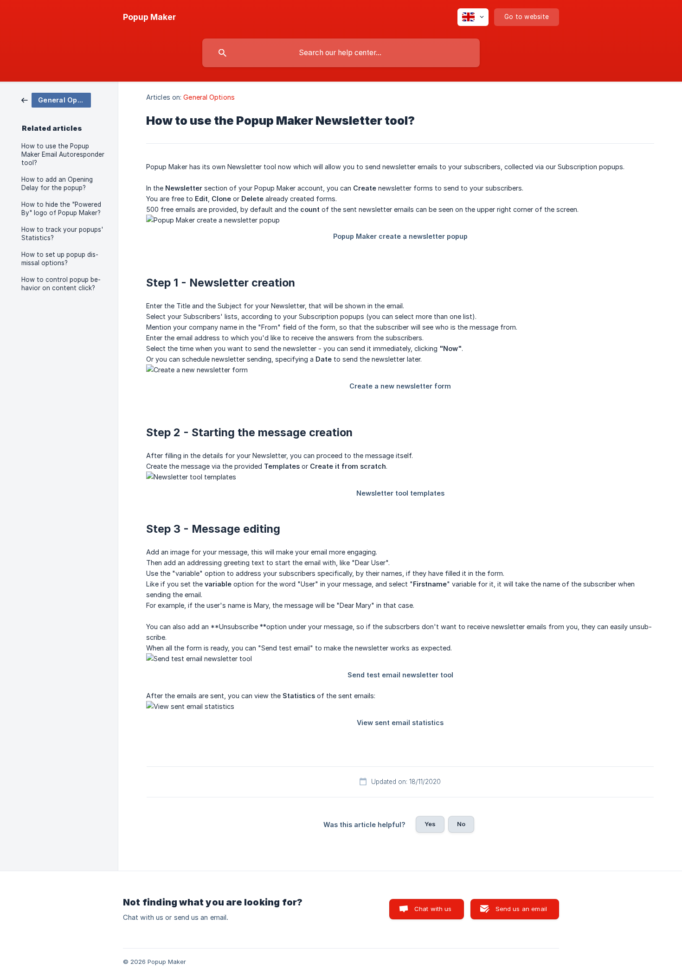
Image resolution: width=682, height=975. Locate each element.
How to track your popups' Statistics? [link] (62, 234)
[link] (56, 99)
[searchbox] (341, 52)
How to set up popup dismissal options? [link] (59, 259)
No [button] (461, 824)
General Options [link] (209, 97)
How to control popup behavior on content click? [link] (61, 284)
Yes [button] (430, 824)
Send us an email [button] (521, 908)
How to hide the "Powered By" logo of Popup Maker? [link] (61, 209)
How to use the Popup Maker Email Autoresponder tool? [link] (62, 154)
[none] (149, 17)
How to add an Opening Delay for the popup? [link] (57, 183)
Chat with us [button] (433, 908)
